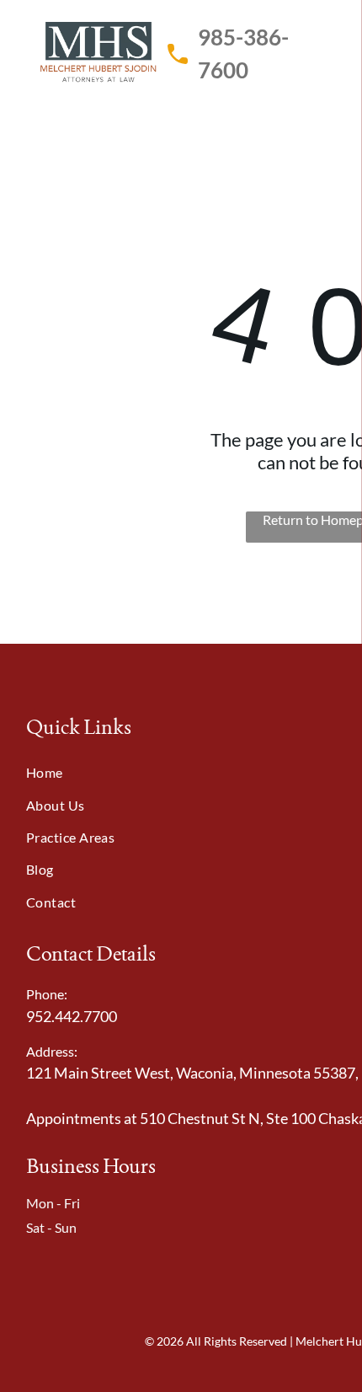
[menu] (337, 34)
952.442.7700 (71, 1016)
